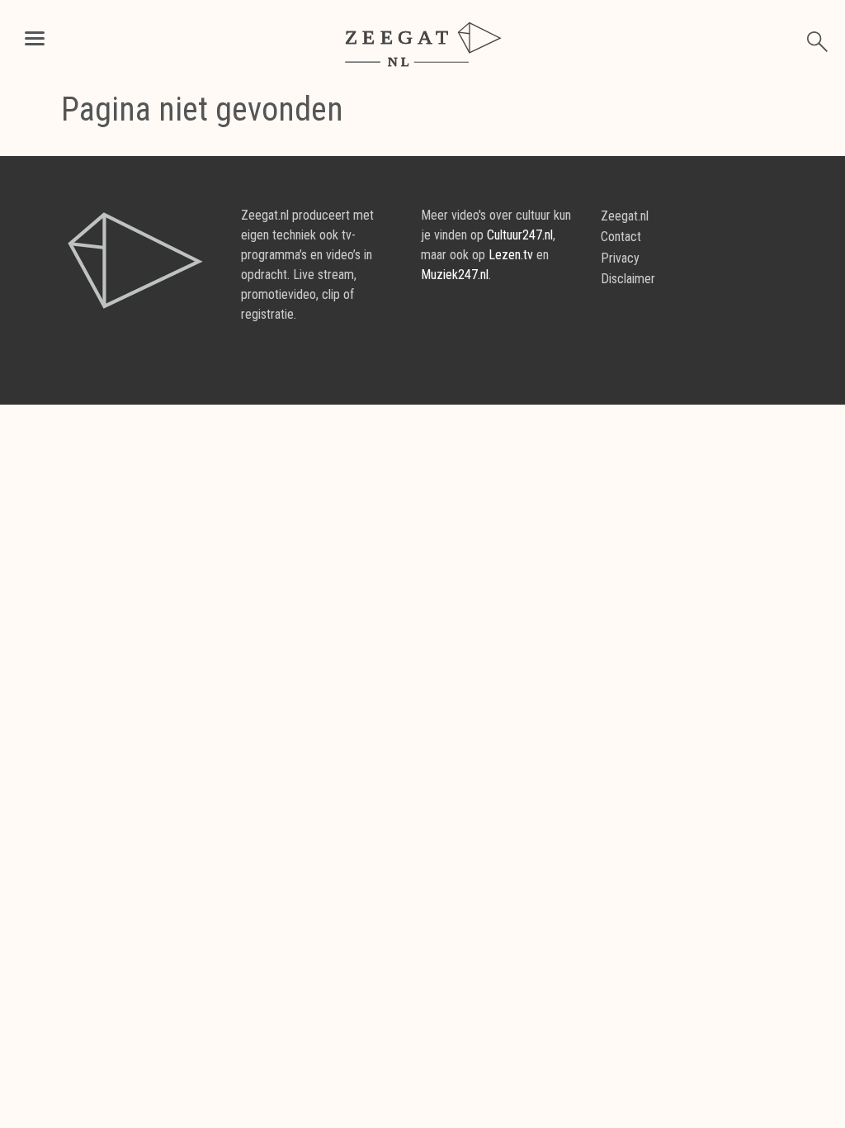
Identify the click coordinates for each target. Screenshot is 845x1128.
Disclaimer (628, 279)
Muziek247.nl (455, 274)
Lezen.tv (511, 255)
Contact (621, 236)
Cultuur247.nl (520, 235)
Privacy (620, 258)
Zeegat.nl (625, 216)
